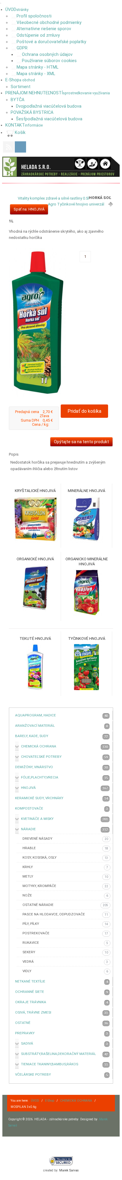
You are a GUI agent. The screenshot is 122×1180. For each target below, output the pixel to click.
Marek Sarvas (69, 1170)
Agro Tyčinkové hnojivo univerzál (76, 204)
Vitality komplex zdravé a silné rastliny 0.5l (53, 198)
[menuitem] (16, 9)
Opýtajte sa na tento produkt (81, 441)
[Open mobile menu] (0, 3)
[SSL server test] (61, 1161)
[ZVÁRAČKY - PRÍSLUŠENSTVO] (61, 167)
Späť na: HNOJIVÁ (29, 209)
